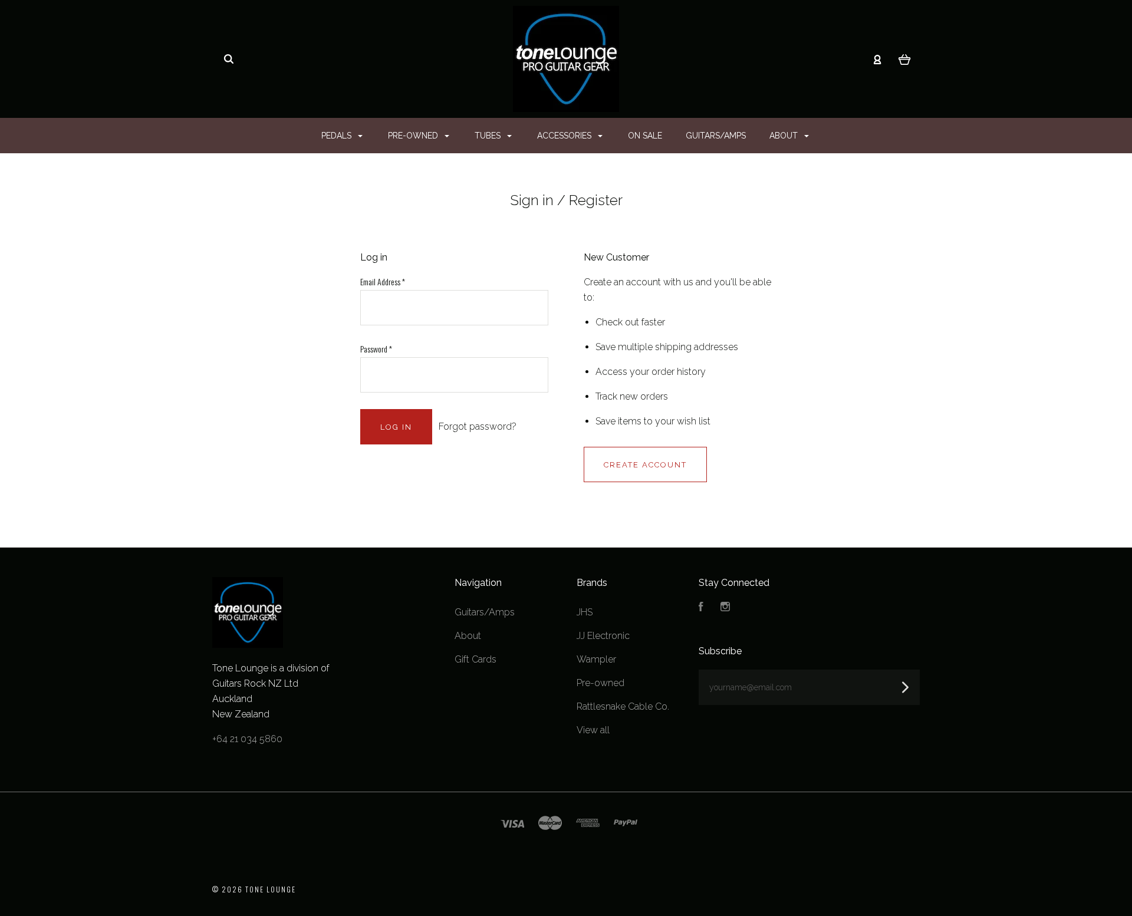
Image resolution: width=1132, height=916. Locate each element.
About (784, 135)
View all (593, 730)
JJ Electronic (603, 635)
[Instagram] (725, 608)
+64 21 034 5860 (247, 738)
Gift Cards (475, 659)
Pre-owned (414, 135)
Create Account (645, 464)
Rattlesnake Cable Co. (623, 706)
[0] (905, 59)
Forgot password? (477, 426)
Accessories (565, 135)
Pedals (337, 135)
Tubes (489, 135)
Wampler (596, 659)
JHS (585, 612)
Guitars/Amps (716, 135)
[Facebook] (701, 608)
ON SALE (645, 135)
